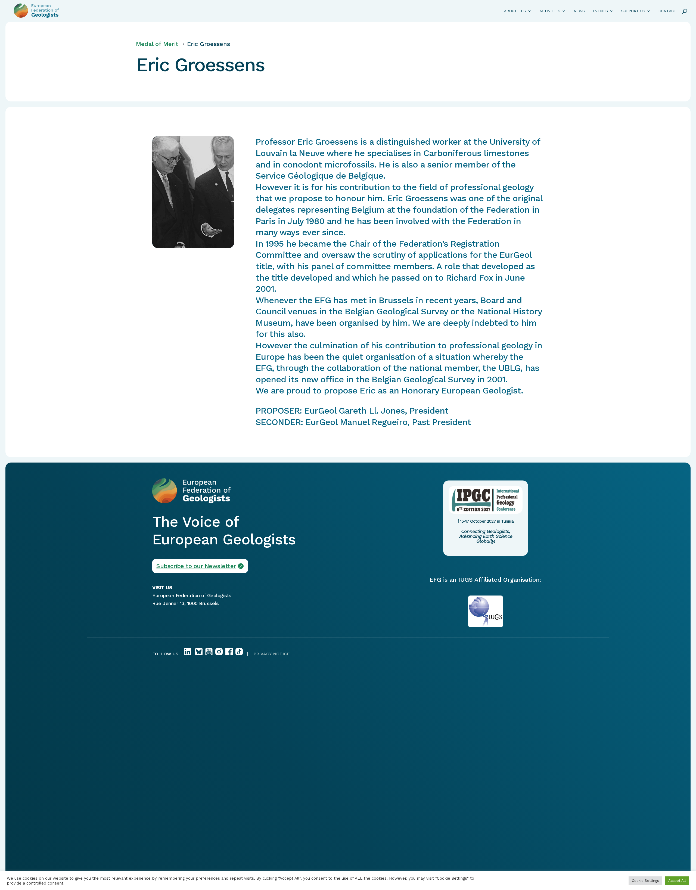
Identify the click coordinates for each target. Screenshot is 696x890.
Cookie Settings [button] (645, 881)
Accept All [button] (677, 881)
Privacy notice (271, 653)
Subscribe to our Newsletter (196, 566)
